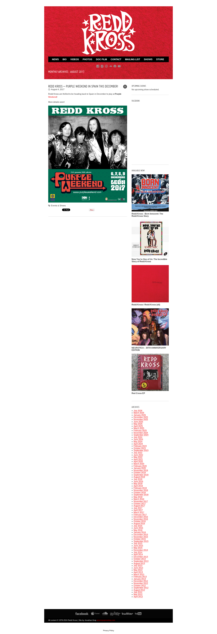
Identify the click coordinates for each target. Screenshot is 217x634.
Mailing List (132, 59)
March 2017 (139, 512)
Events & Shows (58, 206)
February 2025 (140, 430)
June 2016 (138, 528)
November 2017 (141, 501)
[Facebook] (97, 66)
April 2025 (138, 426)
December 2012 (141, 581)
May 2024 (138, 442)
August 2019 (139, 477)
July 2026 (138, 411)
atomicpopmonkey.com (106, 620)
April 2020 (138, 461)
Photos (87, 59)
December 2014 (141, 550)
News (55, 59)
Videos (74, 59)
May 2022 (138, 457)
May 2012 (138, 594)
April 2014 (138, 554)
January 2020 (140, 468)
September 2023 (141, 450)
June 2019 (138, 481)
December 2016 (141, 517)
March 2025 (139, 428)
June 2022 (138, 455)
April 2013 (138, 572)
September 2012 (141, 588)
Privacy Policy (108, 630)
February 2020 (140, 466)
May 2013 (138, 570)
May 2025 (138, 424)
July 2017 (138, 508)
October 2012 (140, 586)
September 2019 (141, 475)
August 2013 (139, 563)
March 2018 (139, 499)
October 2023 (140, 448)
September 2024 (141, 435)
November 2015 (141, 537)
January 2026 (140, 415)
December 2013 (141, 557)
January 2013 (140, 579)
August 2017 (139, 506)
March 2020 (139, 464)
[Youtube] (119, 66)
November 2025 (141, 419)
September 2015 (141, 541)
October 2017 (140, 504)
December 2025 (141, 417)
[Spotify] (114, 66)
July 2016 (138, 526)
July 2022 (138, 453)
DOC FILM (101, 59)
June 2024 (138, 439)
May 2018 (138, 497)
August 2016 (139, 523)
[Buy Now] (150, 210)
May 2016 (138, 530)
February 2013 (140, 577)
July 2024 (138, 437)
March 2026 (139, 413)
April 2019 (138, 486)
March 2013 (139, 574)
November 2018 (141, 490)
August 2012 (139, 590)
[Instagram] (102, 66)
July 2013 (138, 566)
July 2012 (138, 592)
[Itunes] (106, 66)
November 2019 (141, 470)
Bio (65, 59)
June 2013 (138, 568)
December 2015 (141, 535)
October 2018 (140, 493)
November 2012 (141, 583)
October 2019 (140, 473)
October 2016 (140, 521)
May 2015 (138, 548)
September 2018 (141, 495)
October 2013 (140, 559)
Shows (148, 59)
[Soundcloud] (110, 66)
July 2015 (138, 543)
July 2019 (138, 479)
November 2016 (141, 519)
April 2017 (138, 510)
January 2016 (140, 532)
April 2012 (138, 597)
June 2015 (138, 546)
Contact (116, 59)
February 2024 (140, 446)
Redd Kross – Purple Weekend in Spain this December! (83, 86)
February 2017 (140, 515)
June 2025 (138, 422)
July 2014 (138, 552)
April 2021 (138, 459)
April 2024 (138, 444)
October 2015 (140, 539)
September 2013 (141, 561)
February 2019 (140, 488)
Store (160, 59)
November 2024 (141, 433)
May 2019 (138, 484)
